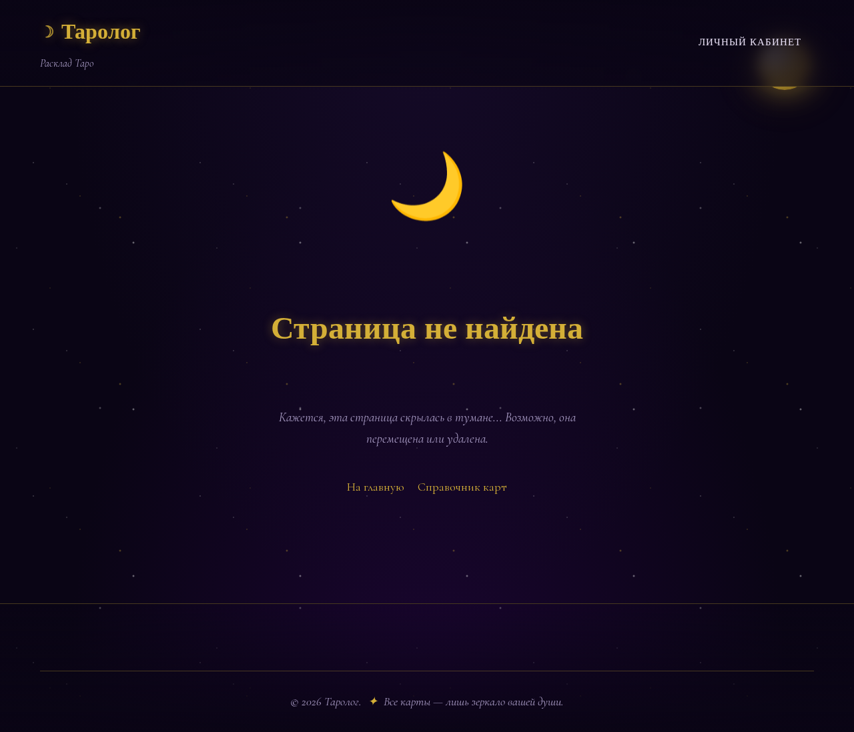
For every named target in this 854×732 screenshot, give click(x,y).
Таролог (90, 32)
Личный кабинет (750, 42)
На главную (375, 486)
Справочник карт (462, 486)
